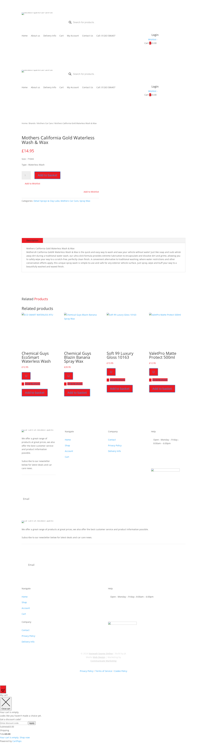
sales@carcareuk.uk (168, 460)
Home (25, 36)
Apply (31, 723)
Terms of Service (103, 671)
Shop (67, 445)
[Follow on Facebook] (182, 72)
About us (35, 36)
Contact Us (87, 36)
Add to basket (47, 175)
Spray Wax (85, 200)
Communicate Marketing (103, 660)
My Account (73, 36)
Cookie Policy (120, 671)
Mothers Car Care (45, 123)
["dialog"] (103, 718)
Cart (61, 36)
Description (32, 240)
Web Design (99, 657)
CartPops (17, 741)
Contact (112, 439)
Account (69, 451)
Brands (32, 123)
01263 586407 (165, 451)
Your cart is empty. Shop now (15, 737)
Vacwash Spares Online (101, 653)
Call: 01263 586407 (105, 36)
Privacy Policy (115, 445)
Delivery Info (49, 36)
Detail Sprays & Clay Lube (47, 200)
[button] (31, 183)
